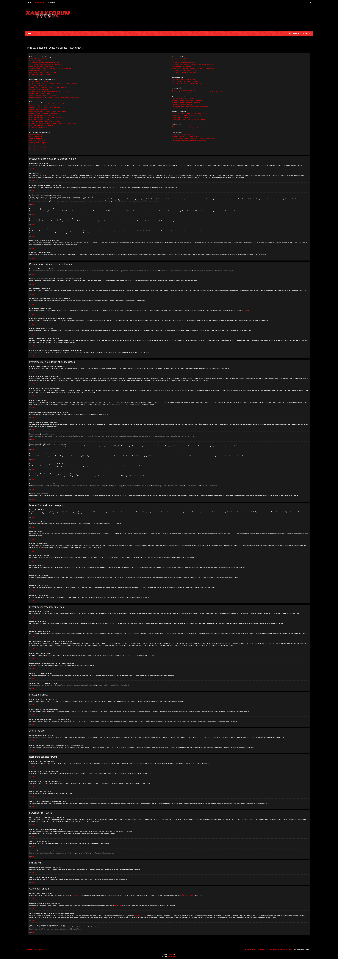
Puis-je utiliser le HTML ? (36, 136)
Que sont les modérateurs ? (180, 61)
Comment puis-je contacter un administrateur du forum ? (189, 141)
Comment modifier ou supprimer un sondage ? (43, 114)
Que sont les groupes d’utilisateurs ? (183, 63)
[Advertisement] (46, 23)
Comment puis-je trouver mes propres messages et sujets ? (190, 107)
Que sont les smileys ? (36, 138)
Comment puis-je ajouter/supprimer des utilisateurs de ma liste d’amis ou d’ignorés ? (197, 92)
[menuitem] (29, 33)
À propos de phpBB (187, 895)
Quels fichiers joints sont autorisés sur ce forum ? (187, 126)
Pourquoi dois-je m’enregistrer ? (38, 59)
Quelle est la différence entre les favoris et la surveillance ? (189, 113)
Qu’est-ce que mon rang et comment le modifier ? (44, 95)
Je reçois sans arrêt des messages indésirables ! (186, 81)
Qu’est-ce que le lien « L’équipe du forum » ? (185, 72)
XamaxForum (39, 2)
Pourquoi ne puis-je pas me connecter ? (41, 67)
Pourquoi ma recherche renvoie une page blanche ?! (187, 103)
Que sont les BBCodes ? (36, 134)
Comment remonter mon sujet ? (38, 127)
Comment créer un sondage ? (38, 110)
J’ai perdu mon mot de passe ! (38, 71)
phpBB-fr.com (172, 957)
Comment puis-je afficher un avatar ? (40, 93)
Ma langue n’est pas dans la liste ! (39, 89)
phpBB (246, 310)
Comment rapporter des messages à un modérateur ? (45, 121)
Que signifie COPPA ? (35, 61)
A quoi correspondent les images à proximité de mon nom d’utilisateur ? (50, 91)
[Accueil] (47, 14)
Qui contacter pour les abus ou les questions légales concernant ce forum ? (194, 139)
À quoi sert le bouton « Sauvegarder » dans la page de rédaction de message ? (52, 123)
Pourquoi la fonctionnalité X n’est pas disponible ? (186, 137)
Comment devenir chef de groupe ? (182, 67)
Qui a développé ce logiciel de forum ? (183, 135)
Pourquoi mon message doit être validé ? (41, 125)
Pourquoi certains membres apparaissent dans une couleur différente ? (193, 68)
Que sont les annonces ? (36, 144)
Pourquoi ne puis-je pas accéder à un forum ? (42, 116)
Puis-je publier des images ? (37, 140)
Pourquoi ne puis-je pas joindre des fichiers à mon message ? (47, 117)
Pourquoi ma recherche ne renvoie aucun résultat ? (187, 101)
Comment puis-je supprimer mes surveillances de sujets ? (189, 119)
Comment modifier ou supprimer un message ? (43, 106)
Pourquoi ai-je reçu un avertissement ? (40, 119)
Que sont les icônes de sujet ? (38, 150)
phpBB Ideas (118, 905)
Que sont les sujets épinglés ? (38, 146)
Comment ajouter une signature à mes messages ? (44, 108)
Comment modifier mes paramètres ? (40, 81)
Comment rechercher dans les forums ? (183, 99)
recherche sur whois (140, 915)
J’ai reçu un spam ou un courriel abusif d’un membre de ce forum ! (191, 83)
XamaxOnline (51, 2)
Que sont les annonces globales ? (39, 142)
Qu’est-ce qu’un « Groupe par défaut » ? (184, 71)
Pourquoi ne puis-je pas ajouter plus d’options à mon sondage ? (48, 112)
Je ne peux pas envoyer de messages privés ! (185, 79)
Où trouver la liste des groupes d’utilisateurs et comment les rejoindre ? (193, 65)
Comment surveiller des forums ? (181, 117)
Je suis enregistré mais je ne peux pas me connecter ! (45, 65)
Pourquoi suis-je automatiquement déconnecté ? (43, 72)
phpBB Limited (76, 895)
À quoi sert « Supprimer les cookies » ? (40, 74)
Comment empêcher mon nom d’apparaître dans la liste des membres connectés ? (53, 83)
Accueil (29, 2)
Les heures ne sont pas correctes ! (39, 85)
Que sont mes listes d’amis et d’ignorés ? (184, 90)
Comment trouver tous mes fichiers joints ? (185, 128)
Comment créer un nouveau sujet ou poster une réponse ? (46, 104)
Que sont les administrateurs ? (181, 59)
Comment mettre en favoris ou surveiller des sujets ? (188, 115)
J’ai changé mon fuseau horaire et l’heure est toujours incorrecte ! (48, 87)
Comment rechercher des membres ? (182, 105)
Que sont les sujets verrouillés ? (38, 148)
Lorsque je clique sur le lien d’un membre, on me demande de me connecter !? (54, 97)
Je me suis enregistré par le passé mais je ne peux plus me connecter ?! (50, 68)
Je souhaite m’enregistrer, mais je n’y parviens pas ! (44, 63)
